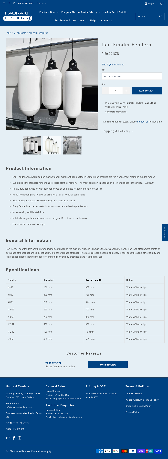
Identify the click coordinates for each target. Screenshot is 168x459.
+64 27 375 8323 (25, 3)
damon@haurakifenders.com (67, 417)
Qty (103, 84)
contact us (142, 121)
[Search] (161, 16)
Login (151, 3)
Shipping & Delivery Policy (138, 405)
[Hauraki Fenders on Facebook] (8, 3)
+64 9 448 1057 (13, 403)
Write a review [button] (108, 364)
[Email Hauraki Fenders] (3, 3)
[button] (49, 12)
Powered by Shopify (41, 451)
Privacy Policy (132, 412)
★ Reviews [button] (165, 232)
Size (103, 69)
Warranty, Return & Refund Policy (142, 399)
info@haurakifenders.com (19, 407)
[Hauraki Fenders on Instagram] (13, 3)
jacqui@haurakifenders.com (67, 398)
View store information (115, 111)
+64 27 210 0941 (61, 413)
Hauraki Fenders (22, 451)
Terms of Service (134, 393)
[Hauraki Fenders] (17, 16)
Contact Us (42, 3)
